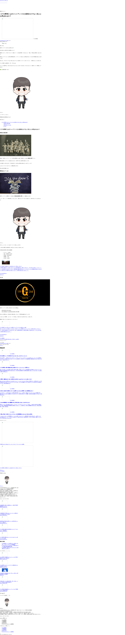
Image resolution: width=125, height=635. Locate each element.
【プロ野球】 (2, 338)
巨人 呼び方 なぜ (13, 339)
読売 (18, 339)
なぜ (5, 339)
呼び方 (7, 339)
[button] (10, 40)
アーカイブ (2, 595)
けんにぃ (1, 608)
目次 (1, 119)
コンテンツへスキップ (4, 0)
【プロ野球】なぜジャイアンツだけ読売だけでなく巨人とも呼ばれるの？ (15, 122)
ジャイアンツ (2, 339)
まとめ (5, 126)
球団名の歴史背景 (7, 123)
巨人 (9, 339)
